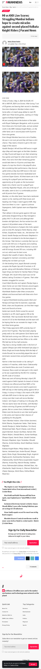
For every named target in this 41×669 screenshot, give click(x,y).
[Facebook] (32, 660)
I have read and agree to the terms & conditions (17, 548)
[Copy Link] (13, 36)
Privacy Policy (16, 553)
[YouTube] (37, 660)
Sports (6, 11)
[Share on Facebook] (7, 36)
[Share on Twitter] (10, 36)
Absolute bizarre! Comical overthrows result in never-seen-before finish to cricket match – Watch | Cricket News (20, 520)
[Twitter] (35, 660)
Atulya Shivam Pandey (14, 41)
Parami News (14, 2)
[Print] (17, 36)
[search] (26, 2)
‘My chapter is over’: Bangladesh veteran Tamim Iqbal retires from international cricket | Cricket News (19, 489)
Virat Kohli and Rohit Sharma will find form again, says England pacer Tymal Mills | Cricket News (19, 497)
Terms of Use (14, 665)
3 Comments (33, 566)
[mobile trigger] (4, 2)
